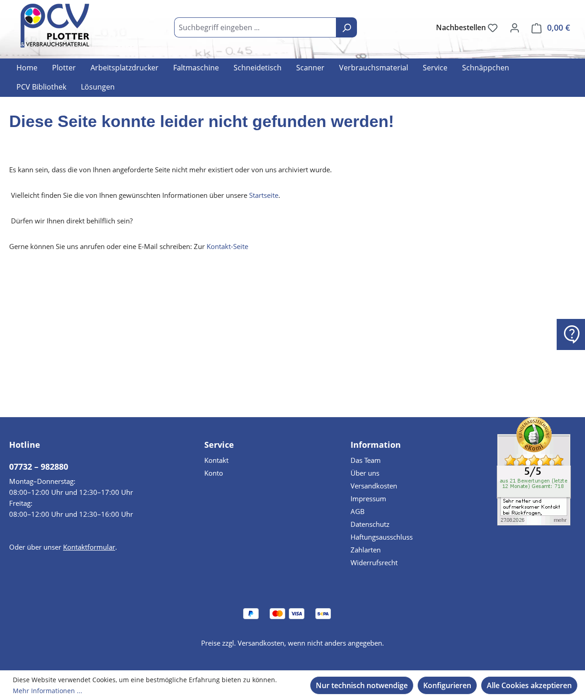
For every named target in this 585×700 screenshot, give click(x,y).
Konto (213, 472)
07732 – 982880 (38, 466)
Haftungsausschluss (382, 536)
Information (376, 444)
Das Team (366, 460)
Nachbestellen (462, 27)
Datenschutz (370, 524)
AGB (358, 511)
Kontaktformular (89, 547)
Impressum (368, 498)
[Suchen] (346, 27)
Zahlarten (366, 549)
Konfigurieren (447, 685)
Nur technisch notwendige (362, 685)
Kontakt (216, 460)
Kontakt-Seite (227, 246)
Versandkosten (374, 485)
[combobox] (255, 27)
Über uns (365, 472)
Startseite (263, 195)
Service (219, 444)
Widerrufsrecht (374, 562)
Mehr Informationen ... (47, 690)
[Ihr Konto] (515, 27)
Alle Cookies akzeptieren (529, 685)
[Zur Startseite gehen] (55, 26)
